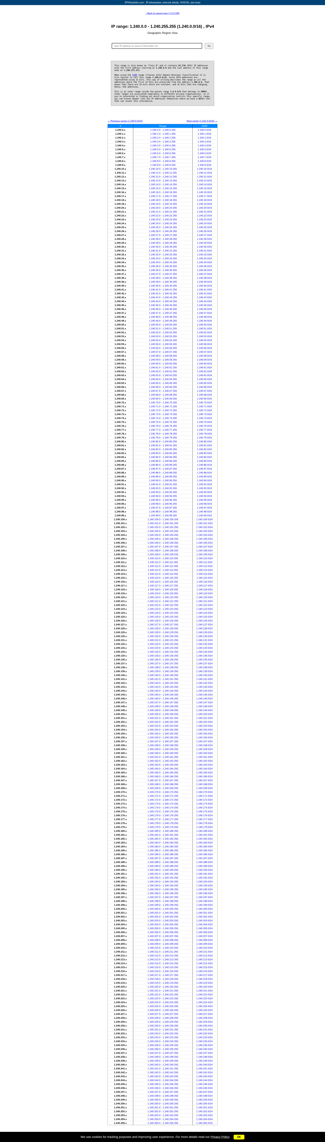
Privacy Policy (220, 1137)
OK (239, 1137)
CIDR (134, 75)
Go (209, 46)
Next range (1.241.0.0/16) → (202, 121)
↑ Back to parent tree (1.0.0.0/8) (162, 13)
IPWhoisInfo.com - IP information (162, 2)
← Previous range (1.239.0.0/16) (125, 121)
